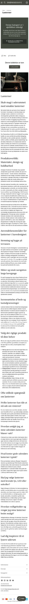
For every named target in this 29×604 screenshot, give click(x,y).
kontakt (18, 555)
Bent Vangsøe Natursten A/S (12, 589)
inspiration (21, 547)
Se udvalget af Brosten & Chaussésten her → (14, 41)
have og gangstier (20, 283)
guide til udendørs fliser (10, 259)
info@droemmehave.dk (6, 585)
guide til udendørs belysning (8, 290)
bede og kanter (23, 314)
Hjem (3, 10)
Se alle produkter (15, 66)
